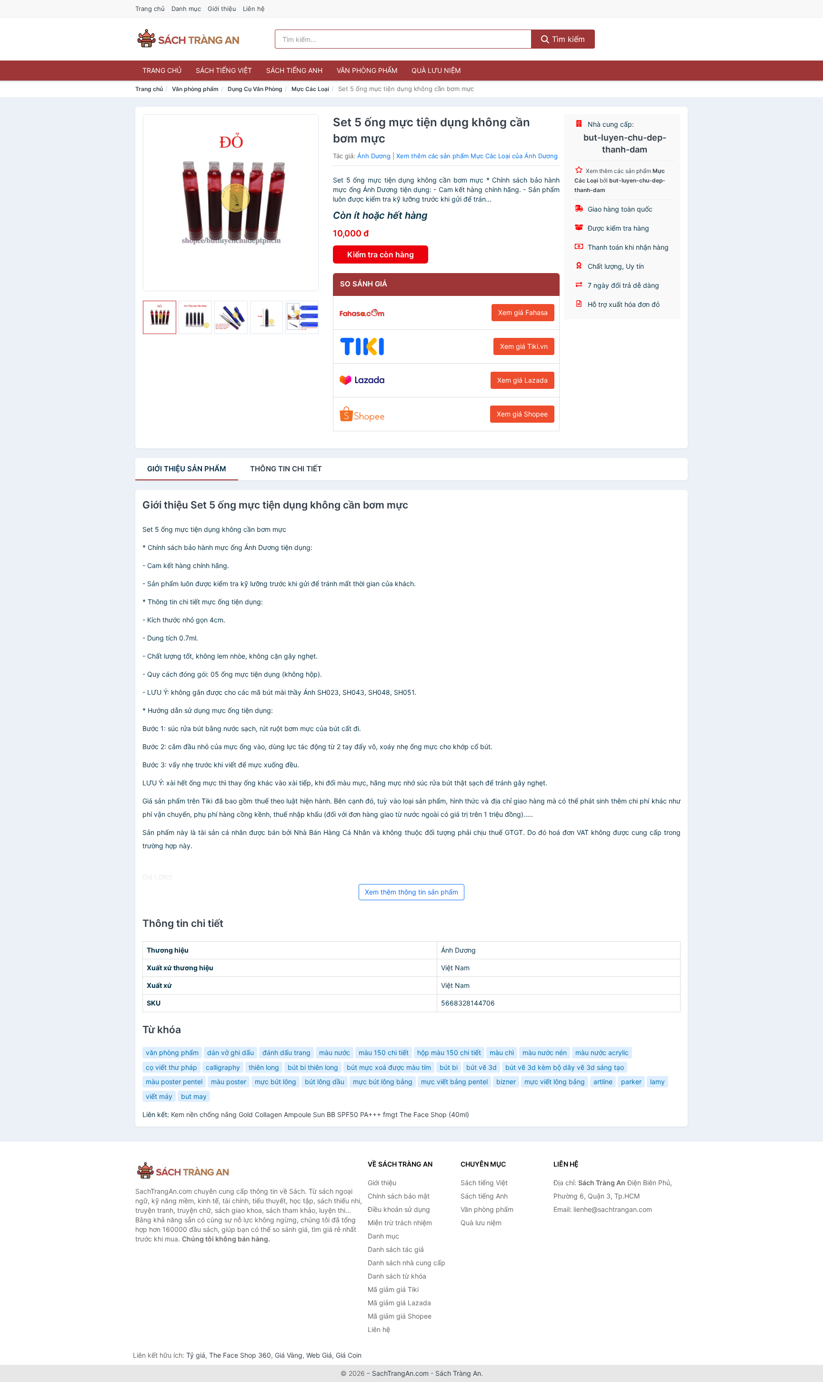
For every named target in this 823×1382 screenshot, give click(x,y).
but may (194, 1096)
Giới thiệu (222, 8)
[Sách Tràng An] (183, 1171)
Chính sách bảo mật (399, 1196)
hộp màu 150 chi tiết (449, 1052)
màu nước (334, 1052)
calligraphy (223, 1067)
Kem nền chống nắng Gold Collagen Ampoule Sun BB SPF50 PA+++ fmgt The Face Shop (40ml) (320, 1114)
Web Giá (319, 1355)
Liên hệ (254, 8)
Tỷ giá (195, 1355)
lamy (657, 1081)
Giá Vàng (288, 1355)
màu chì (502, 1052)
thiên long (264, 1067)
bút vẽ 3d (481, 1067)
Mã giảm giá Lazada (399, 1303)
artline (602, 1081)
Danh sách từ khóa (397, 1276)
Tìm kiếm (567, 39)
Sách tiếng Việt (224, 70)
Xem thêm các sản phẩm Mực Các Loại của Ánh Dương (477, 156)
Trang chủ (150, 8)
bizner (506, 1081)
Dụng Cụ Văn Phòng (255, 88)
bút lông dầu (324, 1081)
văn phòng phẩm (172, 1052)
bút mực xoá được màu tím (389, 1067)
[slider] (159, 317)
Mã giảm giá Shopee (400, 1316)
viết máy (159, 1096)
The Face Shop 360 (240, 1355)
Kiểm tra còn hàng (380, 254)
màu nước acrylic (602, 1052)
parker (631, 1081)
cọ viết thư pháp (171, 1067)
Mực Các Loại (310, 88)
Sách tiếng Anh (294, 70)
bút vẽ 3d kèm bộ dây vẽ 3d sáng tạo (564, 1067)
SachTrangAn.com (400, 1373)
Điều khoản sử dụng (399, 1209)
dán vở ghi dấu (230, 1052)
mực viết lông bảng (554, 1081)
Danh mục (186, 8)
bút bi (449, 1067)
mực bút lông (275, 1081)
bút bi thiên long (313, 1067)
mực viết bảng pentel (454, 1081)
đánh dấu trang (286, 1052)
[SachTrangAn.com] (188, 39)
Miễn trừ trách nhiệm (400, 1223)
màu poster (228, 1081)
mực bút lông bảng (382, 1081)
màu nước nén (544, 1052)
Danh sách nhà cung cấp (406, 1263)
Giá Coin (348, 1355)
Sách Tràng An (458, 1373)
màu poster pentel (174, 1081)
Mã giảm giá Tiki (393, 1289)
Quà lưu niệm (436, 70)
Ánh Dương (374, 156)
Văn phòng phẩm (367, 70)
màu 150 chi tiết (384, 1052)
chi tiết (286, 468)
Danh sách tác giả (396, 1249)
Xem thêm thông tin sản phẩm (411, 892)
